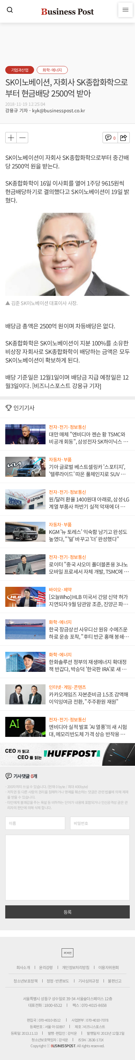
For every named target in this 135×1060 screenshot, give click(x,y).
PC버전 (67, 953)
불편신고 (115, 980)
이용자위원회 (108, 967)
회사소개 (23, 967)
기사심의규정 (88, 980)
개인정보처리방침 (75, 967)
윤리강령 (46, 967)
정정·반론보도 (58, 980)
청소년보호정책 (25, 980)
